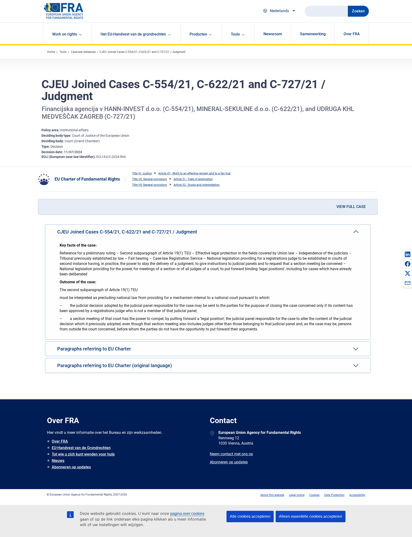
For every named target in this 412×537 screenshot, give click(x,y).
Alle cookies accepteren (250, 516)
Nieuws (58, 460)
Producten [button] (198, 34)
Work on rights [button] (64, 34)
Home (51, 52)
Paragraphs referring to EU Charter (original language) (114, 365)
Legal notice (296, 495)
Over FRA (352, 34)
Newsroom (272, 34)
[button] (407, 254)
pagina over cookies (187, 514)
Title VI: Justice (142, 173)
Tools (63, 52)
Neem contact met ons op (231, 454)
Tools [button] (235, 34)
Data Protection (334, 495)
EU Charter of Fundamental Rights (87, 179)
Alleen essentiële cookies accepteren (310, 516)
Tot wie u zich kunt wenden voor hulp (83, 454)
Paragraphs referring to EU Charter (94, 349)
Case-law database (83, 52)
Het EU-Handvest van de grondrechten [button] (133, 34)
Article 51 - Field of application (193, 179)
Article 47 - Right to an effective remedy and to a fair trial (194, 173)
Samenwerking (313, 34)
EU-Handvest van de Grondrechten (81, 448)
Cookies (314, 495)
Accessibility (357, 495)
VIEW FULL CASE (351, 206)
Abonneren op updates (71, 467)
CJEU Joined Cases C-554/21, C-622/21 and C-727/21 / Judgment (142, 52)
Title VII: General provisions (149, 179)
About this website (272, 495)
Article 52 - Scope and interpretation (197, 185)
